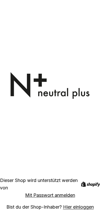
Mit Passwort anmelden (50, 195)
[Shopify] (90, 184)
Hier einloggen (78, 207)
